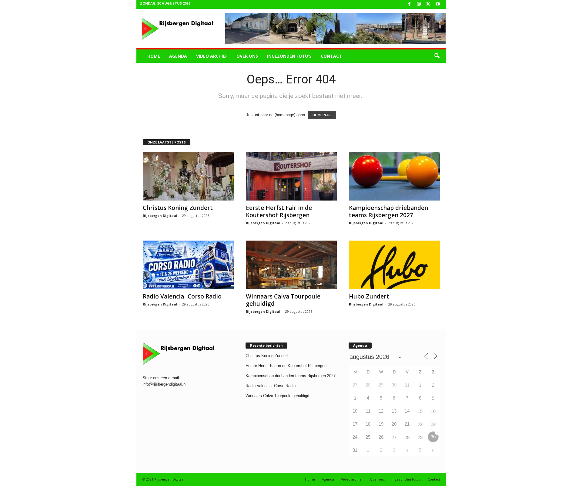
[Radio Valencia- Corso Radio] (188, 265)
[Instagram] (419, 4)
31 (407, 385)
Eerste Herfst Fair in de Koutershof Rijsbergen (279, 211)
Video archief (211, 56)
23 (433, 424)
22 (420, 424)
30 (433, 436)
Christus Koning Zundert (178, 208)
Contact (331, 56)
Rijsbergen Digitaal (160, 215)
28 (407, 437)
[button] (436, 56)
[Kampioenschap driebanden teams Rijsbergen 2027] (394, 176)
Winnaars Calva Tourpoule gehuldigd (283, 300)
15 (420, 411)
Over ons (247, 56)
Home (153, 56)
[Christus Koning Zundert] (188, 176)
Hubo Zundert (369, 296)
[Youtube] (437, 4)
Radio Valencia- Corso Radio (182, 296)
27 (394, 437)
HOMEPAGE (322, 115)
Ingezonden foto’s (289, 56)
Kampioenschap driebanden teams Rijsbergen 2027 (388, 211)
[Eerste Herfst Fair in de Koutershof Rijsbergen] (291, 176)
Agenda (178, 56)
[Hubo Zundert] (394, 265)
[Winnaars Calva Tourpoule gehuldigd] (291, 265)
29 (420, 437)
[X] (428, 4)
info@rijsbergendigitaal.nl (164, 384)
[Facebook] (409, 4)
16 (433, 411)
